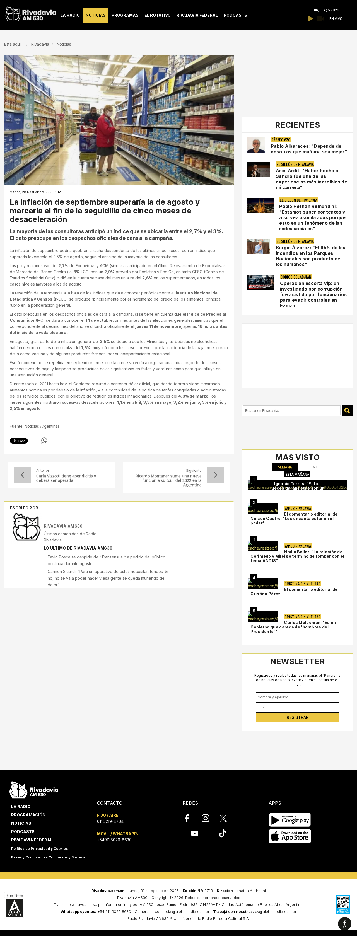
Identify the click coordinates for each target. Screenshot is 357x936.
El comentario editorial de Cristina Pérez (293, 591)
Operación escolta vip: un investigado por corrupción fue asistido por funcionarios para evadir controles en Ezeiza (313, 294)
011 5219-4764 (110, 821)
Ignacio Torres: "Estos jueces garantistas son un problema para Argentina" (297, 488)
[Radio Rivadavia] (34, 789)
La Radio (20, 806)
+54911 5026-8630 (114, 839)
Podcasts (23, 831)
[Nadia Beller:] (263, 546)
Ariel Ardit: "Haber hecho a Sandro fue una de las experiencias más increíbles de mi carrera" (311, 179)
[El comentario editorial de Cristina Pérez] (263, 583)
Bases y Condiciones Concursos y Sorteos (48, 857)
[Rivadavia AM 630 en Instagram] (208, 818)
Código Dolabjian (296, 276)
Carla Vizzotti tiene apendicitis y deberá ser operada (66, 478)
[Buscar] (347, 410)
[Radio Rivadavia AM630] (30, 12)
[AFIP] (343, 904)
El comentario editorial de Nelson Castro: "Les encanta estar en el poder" (293, 518)
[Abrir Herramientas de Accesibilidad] (344, 923)
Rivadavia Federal (31, 840)
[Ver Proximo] (215, 475)
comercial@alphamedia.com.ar (182, 911)
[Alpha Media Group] (14, 905)
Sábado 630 (280, 139)
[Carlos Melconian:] (263, 616)
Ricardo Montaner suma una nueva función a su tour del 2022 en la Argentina (169, 480)
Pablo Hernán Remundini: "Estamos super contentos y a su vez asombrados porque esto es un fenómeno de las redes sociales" (312, 217)
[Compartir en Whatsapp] (44, 440)
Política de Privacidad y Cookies (39, 848)
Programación (28, 814)
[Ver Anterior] (22, 475)
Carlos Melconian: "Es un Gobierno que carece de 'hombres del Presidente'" (293, 627)
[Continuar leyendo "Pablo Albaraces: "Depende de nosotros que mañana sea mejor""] (256, 145)
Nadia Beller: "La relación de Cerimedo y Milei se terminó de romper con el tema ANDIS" (297, 556)
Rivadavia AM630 (63, 526)
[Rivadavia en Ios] (290, 836)
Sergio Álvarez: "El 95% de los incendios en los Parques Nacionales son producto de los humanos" (311, 256)
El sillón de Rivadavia (295, 164)
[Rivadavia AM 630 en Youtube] (194, 833)
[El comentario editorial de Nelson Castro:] (263, 508)
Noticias (21, 823)
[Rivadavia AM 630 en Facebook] (190, 818)
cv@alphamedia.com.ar (275, 911)
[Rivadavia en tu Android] (290, 820)
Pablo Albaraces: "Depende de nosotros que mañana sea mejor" (309, 148)
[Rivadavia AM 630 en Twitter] (227, 818)
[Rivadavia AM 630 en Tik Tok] (222, 833)
